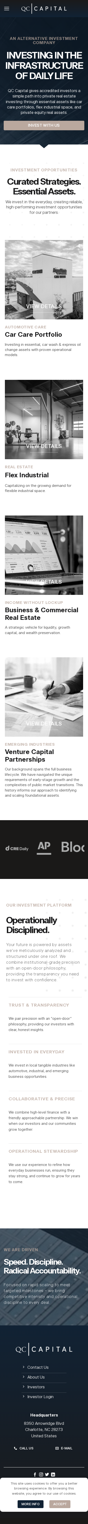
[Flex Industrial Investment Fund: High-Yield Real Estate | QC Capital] (44, 419)
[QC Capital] (44, 8)
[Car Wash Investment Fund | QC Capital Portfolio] (44, 279)
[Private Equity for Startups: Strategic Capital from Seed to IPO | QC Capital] (44, 697)
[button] (7, 8)
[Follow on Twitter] (47, 1475)
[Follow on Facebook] (35, 1475)
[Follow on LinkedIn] (53, 1475)
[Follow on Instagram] (41, 1475)
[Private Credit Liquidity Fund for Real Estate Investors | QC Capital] (44, 555)
